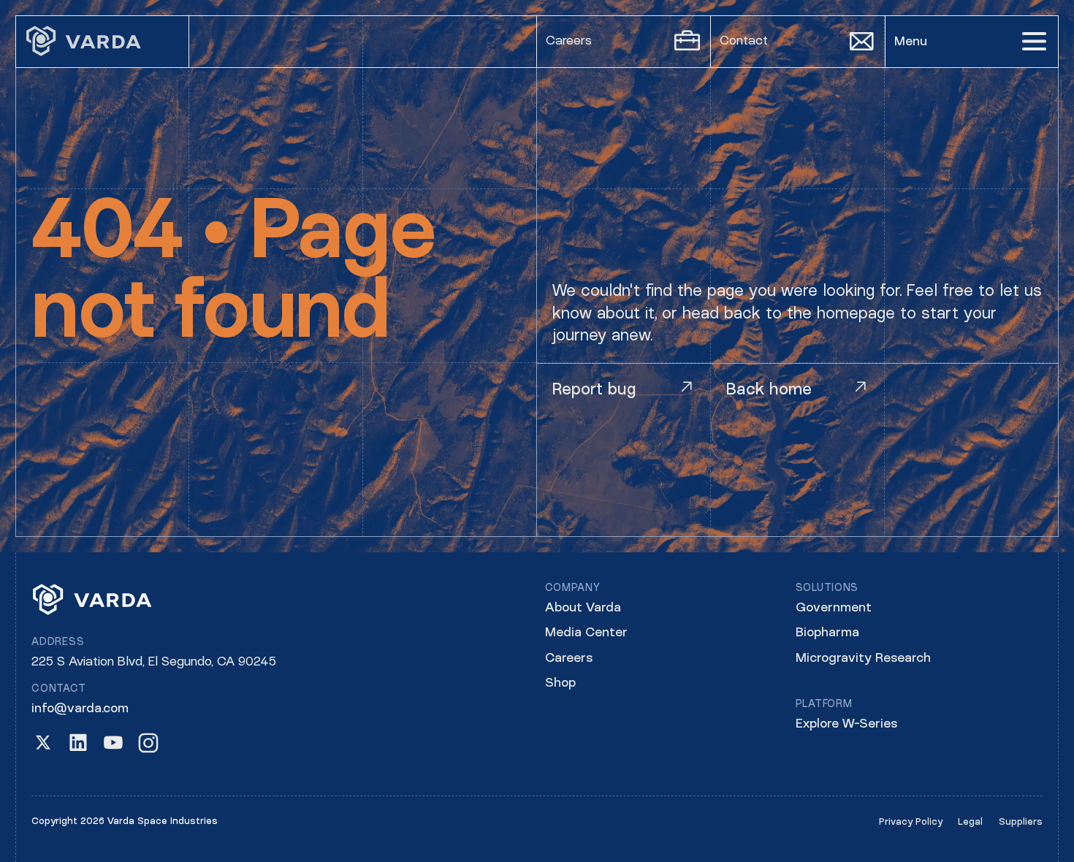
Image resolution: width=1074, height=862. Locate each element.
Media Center (586, 633)
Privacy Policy (910, 822)
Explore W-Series (846, 724)
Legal (970, 822)
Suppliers (1021, 822)
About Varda (583, 608)
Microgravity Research (863, 658)
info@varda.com (80, 709)
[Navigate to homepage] (102, 41)
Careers (569, 658)
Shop (560, 683)
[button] (972, 41)
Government (834, 608)
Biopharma (827, 633)
